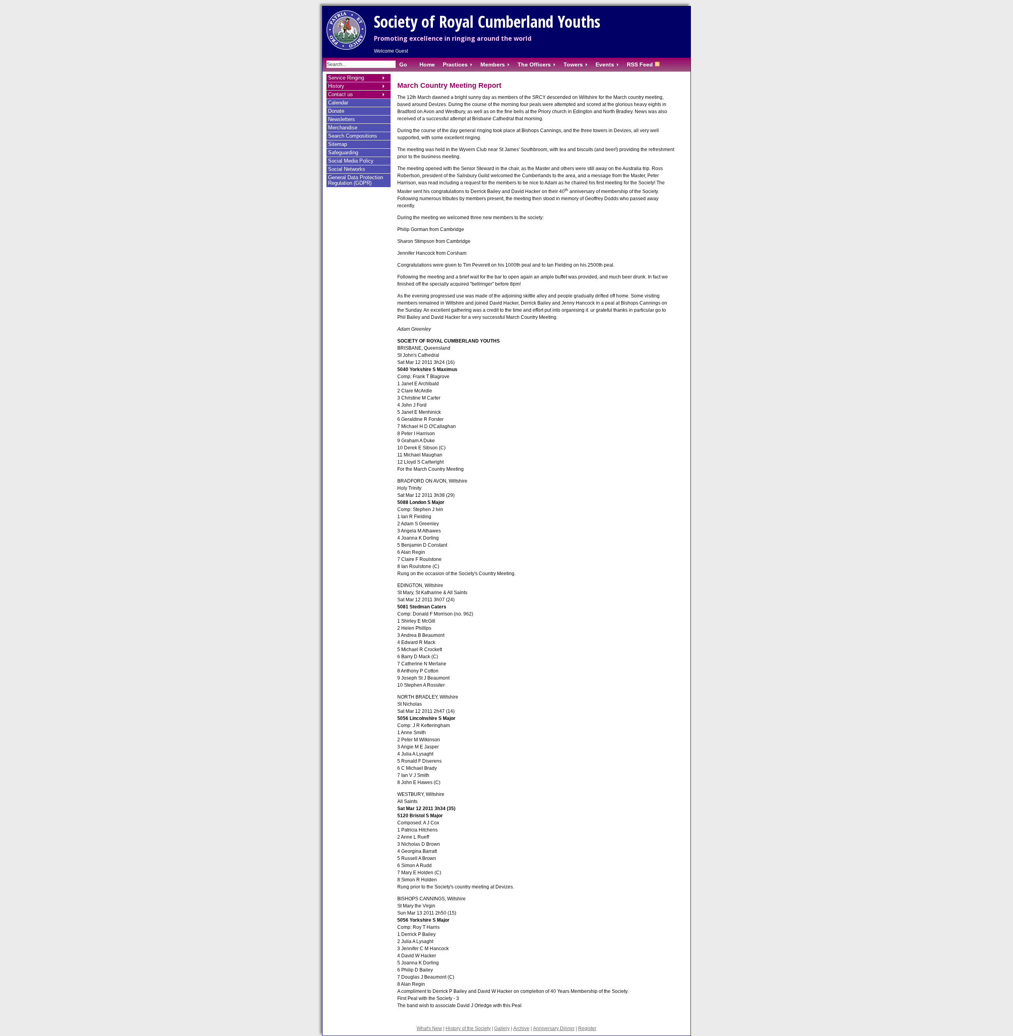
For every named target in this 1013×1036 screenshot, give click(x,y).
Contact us (340, 94)
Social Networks (346, 169)
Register (587, 1028)
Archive (521, 1028)
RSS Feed (640, 64)
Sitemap (337, 144)
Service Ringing (346, 78)
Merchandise (342, 128)
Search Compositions (352, 136)
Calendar (338, 103)
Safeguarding (343, 152)
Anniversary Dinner (554, 1028)
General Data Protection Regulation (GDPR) (355, 180)
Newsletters (341, 119)
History (336, 86)
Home (427, 64)
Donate (336, 111)
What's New (429, 1028)
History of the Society (468, 1028)
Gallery (502, 1028)
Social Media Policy (351, 161)
